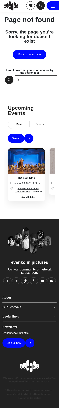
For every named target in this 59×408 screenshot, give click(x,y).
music (19, 124)
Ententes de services (42, 390)
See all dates (28, 197)
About (6, 297)
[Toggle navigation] (30, 5)
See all (16, 138)
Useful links (10, 316)
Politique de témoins (41, 394)
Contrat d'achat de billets (17, 394)
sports (40, 124)
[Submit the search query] (8, 79)
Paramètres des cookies (29, 398)
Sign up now (14, 343)
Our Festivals (11, 307)
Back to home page (29, 54)
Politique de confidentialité (17, 390)
